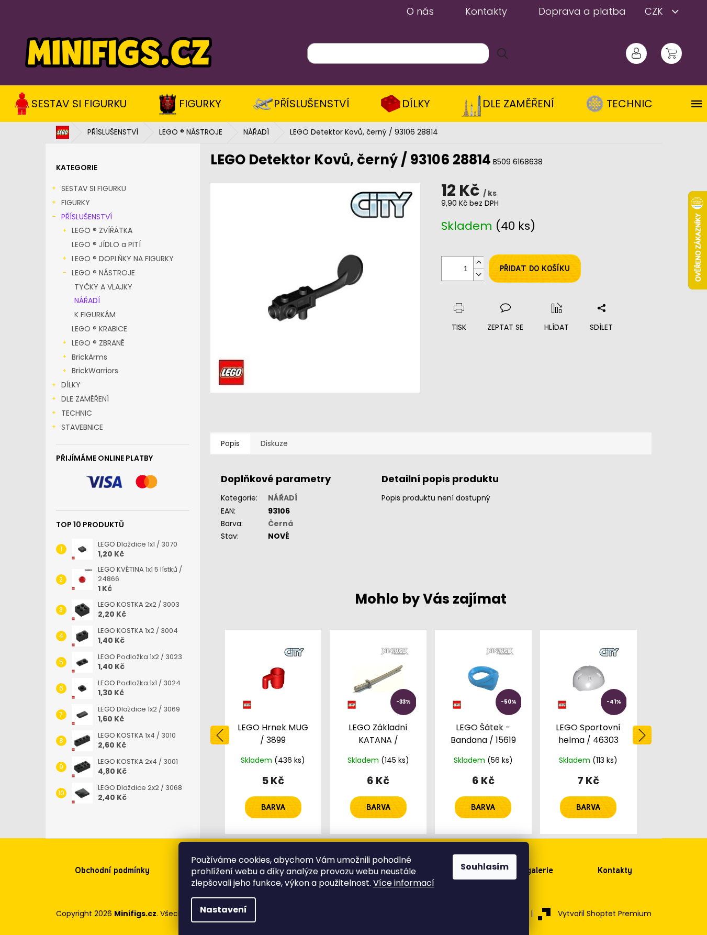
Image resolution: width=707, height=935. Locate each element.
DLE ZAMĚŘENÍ (85, 399)
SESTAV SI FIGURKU (93, 188)
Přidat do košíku (535, 268)
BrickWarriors (95, 370)
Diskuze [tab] (274, 443)
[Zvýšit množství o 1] (478, 263)
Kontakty (486, 11)
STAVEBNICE (82, 427)
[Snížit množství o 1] (478, 275)
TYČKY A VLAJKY (103, 287)
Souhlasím (485, 867)
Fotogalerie (531, 870)
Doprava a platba (582, 11)
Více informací (403, 883)
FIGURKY (75, 202)
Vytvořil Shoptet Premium (605, 913)
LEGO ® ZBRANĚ (98, 343)
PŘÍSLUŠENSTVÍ (86, 217)
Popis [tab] (230, 443)
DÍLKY (71, 385)
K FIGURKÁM (95, 314)
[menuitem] (73, 103)
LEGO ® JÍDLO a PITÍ (106, 244)
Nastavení (223, 910)
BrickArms (89, 357)
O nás (420, 11)
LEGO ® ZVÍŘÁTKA (102, 230)
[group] (273, 732)
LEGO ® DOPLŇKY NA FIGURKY (123, 258)
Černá (280, 523)
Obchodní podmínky (112, 870)
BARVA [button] (273, 807)
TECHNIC (76, 413)
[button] (273, 796)
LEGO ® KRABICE (99, 329)
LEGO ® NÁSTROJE (103, 273)
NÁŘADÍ (87, 300)
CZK (655, 11)
